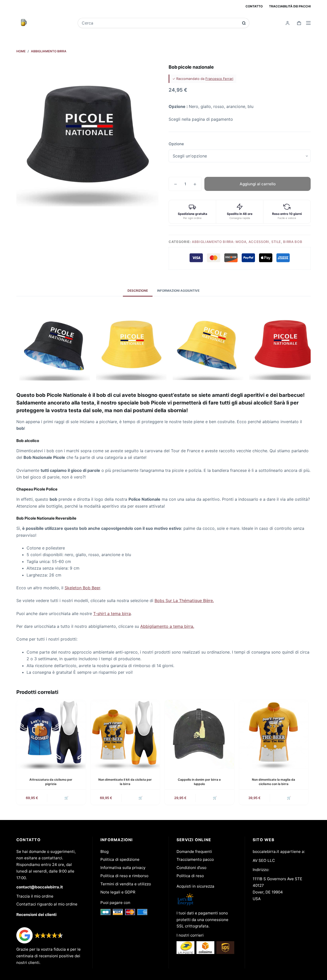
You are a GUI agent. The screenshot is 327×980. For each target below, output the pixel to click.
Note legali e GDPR (117, 892)
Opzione (176, 143)
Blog (104, 851)
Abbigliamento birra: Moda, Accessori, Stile (236, 242)
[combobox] (160, 23)
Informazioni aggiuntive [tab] (178, 290)
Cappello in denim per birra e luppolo (199, 782)
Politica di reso (190, 875)
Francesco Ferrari (219, 79)
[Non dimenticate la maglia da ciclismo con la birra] (273, 734)
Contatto (254, 6)
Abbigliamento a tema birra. (167, 626)
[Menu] (308, 23)
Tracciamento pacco (195, 859)
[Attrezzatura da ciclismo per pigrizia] (51, 734)
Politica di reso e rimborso (124, 875)
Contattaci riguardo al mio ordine (46, 904)
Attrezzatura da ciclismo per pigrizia (50, 782)
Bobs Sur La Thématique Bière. (184, 600)
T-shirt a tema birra (112, 613)
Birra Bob (292, 242)
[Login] (287, 23)
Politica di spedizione (119, 859)
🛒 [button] (66, 798)
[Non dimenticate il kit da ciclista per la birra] (125, 734)
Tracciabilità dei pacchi (290, 6)
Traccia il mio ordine (34, 896)
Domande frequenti (194, 851)
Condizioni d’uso (191, 867)
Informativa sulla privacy (122, 867)
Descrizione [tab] (137, 290)
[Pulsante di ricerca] (244, 23)
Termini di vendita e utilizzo (125, 883)
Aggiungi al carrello (258, 183)
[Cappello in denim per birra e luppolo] (199, 734)
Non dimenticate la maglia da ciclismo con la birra (273, 782)
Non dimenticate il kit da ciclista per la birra (125, 782)
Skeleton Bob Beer (82, 587)
